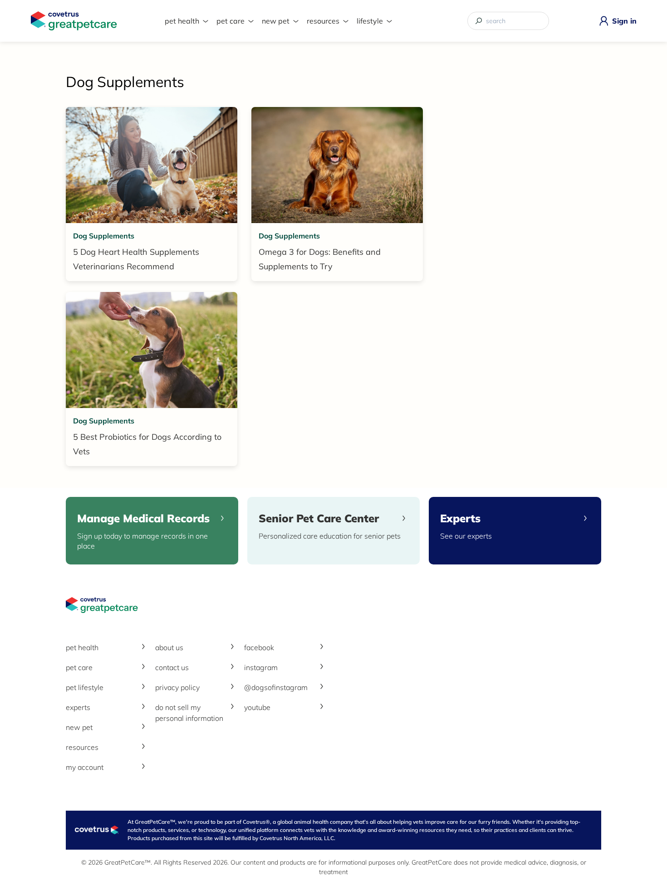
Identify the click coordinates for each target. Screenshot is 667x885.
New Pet (275, 20)
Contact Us (172, 667)
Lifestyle (370, 20)
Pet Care (230, 20)
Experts (78, 707)
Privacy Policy (177, 687)
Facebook (259, 647)
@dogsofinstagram (276, 687)
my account (84, 767)
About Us (169, 647)
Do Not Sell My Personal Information (189, 713)
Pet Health (182, 20)
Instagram (261, 667)
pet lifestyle (84, 687)
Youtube (257, 707)
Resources (323, 20)
